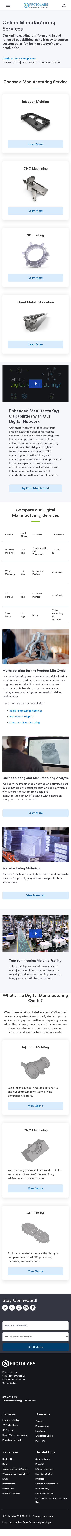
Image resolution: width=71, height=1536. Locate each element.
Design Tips (8, 1459)
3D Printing (8, 1430)
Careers (40, 1421)
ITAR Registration (44, 1474)
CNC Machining (10, 1425)
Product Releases (11, 1494)
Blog (4, 1464)
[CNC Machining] (35, 189)
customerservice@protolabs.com (19, 1401)
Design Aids (8, 1489)
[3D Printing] (35, 256)
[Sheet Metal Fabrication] (35, 323)
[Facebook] (33, 1308)
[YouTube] (19, 1308)
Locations (40, 1431)
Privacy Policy (42, 1489)
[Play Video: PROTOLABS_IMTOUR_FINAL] (35, 933)
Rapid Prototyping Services (25, 710)
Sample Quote (43, 1459)
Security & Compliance (47, 1484)
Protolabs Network (11, 1440)
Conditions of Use (44, 1494)
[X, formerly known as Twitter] (12, 1308)
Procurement (42, 1426)
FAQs (5, 1479)
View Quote (35, 1105)
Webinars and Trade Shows (15, 1474)
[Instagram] (26, 1308)
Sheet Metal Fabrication (14, 1435)
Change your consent (43, 1516)
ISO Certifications (44, 1469)
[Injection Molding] (35, 122)
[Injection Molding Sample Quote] (35, 1068)
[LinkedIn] (5, 1308)
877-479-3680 (10, 1397)
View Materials (35, 895)
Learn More (35, 144)
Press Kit (40, 1464)
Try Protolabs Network (35, 488)
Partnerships (8, 1484)
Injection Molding (11, 1420)
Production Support (21, 716)
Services (8, 1414)
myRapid (40, 1479)
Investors (40, 1441)
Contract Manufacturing (24, 722)
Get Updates (35, 1347)
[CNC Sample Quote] (35, 1151)
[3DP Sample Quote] (35, 1234)
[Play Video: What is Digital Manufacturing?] (35, 383)
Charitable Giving (44, 1436)
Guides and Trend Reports (15, 1469)
